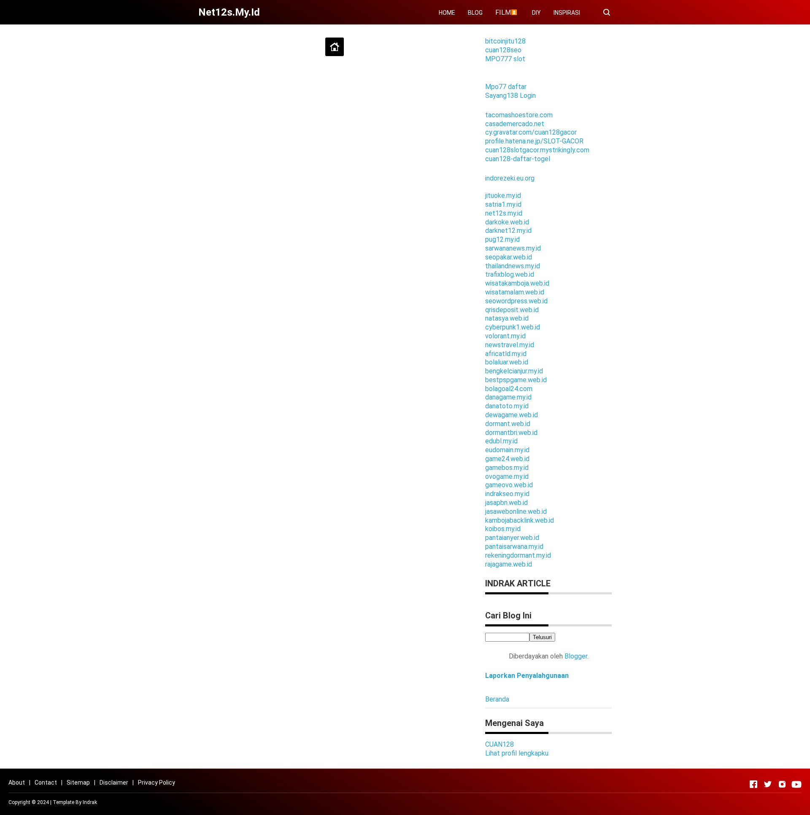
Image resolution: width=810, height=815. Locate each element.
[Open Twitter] (768, 784)
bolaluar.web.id (506, 362)
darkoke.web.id (507, 222)
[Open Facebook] (753, 784)
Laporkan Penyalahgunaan (527, 676)
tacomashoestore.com (519, 115)
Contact (46, 782)
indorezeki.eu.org (510, 178)
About (16, 782)
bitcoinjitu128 (505, 41)
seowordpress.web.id (516, 301)
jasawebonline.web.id (516, 511)
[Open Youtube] (796, 784)
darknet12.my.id (508, 231)
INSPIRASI (567, 12)
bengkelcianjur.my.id (514, 371)
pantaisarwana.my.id (514, 546)
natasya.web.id (507, 318)
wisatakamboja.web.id (517, 283)
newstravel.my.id (509, 345)
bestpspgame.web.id (516, 380)
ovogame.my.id (507, 476)
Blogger (575, 656)
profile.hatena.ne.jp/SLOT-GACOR (534, 141)
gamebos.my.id (507, 468)
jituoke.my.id (503, 196)
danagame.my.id (508, 397)
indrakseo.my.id (507, 494)
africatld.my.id (505, 354)
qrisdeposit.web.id (512, 310)
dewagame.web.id (511, 415)
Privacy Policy (156, 782)
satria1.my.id (503, 204)
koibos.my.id (503, 529)
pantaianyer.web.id (512, 538)
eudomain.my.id (507, 450)
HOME (447, 12)
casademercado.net (514, 124)
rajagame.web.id (508, 564)
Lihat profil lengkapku (516, 753)
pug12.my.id (502, 239)
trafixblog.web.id (509, 274)
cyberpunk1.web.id (512, 327)
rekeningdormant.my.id (518, 555)
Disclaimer (114, 782)
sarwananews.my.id (513, 248)
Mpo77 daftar (505, 87)
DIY (536, 12)
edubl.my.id (501, 441)
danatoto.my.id (507, 406)
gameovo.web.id (509, 485)
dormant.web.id (507, 424)
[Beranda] (334, 47)
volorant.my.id (505, 336)
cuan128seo (503, 50)
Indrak (90, 802)
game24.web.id (507, 459)
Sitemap (78, 782)
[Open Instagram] (782, 784)
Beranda (497, 699)
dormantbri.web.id (511, 433)
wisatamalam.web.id (514, 292)
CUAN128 (499, 744)
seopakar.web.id (508, 257)
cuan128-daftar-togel (517, 159)
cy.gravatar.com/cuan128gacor (531, 132)
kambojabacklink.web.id (519, 520)
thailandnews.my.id (512, 266)
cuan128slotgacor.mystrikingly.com (537, 150)
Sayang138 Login (510, 96)
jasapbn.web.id (506, 503)
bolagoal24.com (508, 389)
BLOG (475, 12)
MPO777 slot (505, 59)
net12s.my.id (503, 213)
